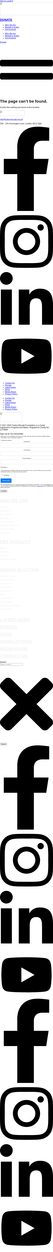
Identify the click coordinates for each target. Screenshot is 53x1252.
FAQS (5, 634)
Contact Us (10, 383)
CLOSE (3, 491)
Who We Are (10, 25)
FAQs (7, 390)
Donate (8, 385)
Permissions (4, 467)
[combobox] (11, 664)
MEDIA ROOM (13, 649)
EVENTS (8, 627)
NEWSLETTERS (16, 641)
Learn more (40, 486)
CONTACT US (13, 656)
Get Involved (10, 29)
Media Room (10, 392)
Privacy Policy (11, 394)
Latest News (10, 387)
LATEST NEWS (15, 620)
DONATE (6, 19)
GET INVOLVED (15, 542)
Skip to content (6, 1)
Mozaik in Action (12, 27)
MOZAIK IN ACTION (19, 570)
